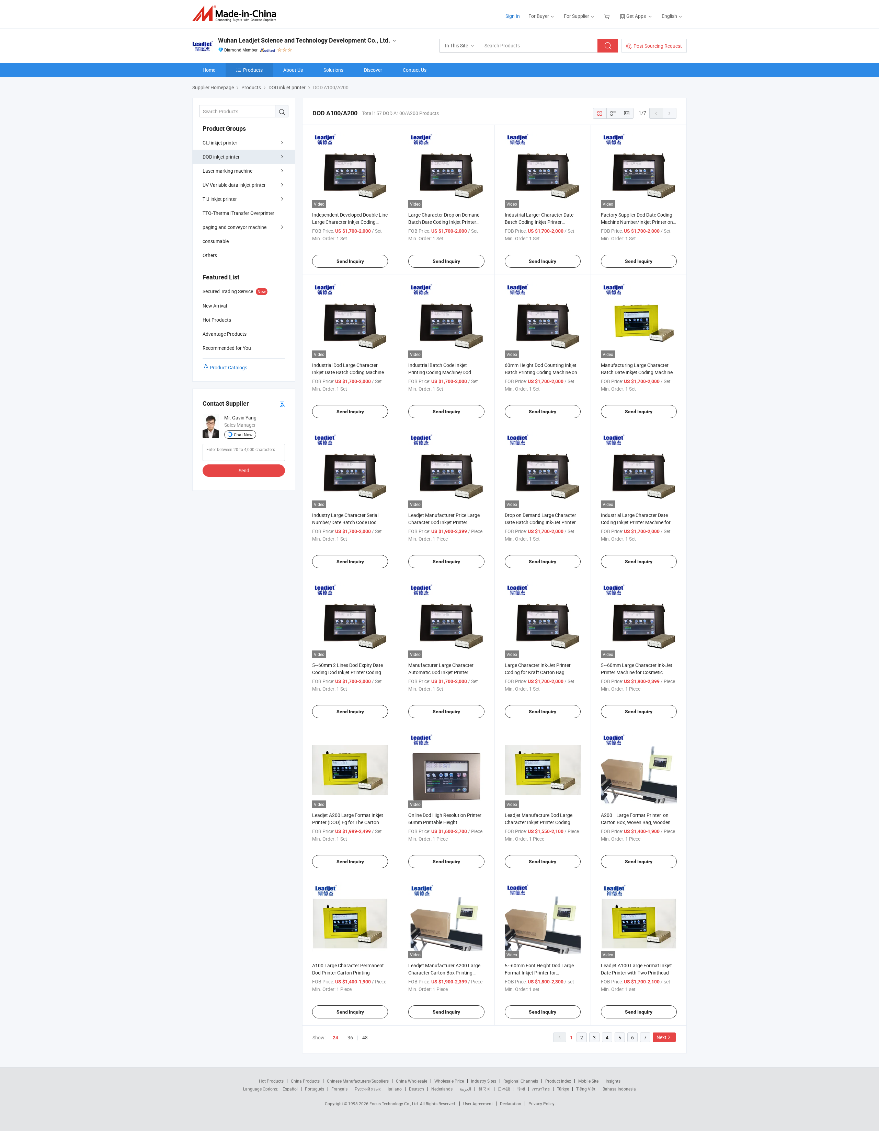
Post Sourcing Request (657, 46)
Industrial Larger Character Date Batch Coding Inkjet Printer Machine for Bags (539, 221)
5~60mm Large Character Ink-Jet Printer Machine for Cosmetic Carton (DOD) (636, 672)
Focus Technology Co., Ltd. (394, 1103)
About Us (293, 70)
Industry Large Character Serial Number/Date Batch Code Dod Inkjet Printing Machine (345, 522)
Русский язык (367, 1089)
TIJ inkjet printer (220, 199)
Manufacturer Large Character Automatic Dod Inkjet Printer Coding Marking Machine (440, 672)
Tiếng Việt (585, 1089)
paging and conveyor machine (234, 227)
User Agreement (478, 1103)
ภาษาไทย (541, 1089)
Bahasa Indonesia (619, 1089)
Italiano (395, 1089)
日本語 (504, 1089)
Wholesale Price (449, 1081)
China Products (305, 1081)
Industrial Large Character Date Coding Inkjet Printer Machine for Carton (636, 522)
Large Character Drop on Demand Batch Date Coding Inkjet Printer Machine (444, 221)
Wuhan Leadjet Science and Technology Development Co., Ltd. (304, 40)
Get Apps (636, 16)
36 (350, 1037)
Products (253, 70)
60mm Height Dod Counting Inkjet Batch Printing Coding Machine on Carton (541, 372)
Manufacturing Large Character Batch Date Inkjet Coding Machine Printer (637, 372)
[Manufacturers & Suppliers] (236, 13)
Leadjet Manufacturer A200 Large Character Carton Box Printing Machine (444, 972)
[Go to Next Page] (669, 113)
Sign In (512, 16)
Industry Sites (483, 1081)
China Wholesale (411, 1081)
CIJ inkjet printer (220, 142)
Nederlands (442, 1089)
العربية (465, 1089)
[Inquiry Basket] (607, 16)
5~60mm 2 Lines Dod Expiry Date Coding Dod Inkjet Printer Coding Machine (347, 672)
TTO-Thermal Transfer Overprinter (238, 213)
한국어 (484, 1089)
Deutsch (416, 1089)
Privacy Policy (541, 1103)
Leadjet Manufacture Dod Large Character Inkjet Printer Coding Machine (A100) (538, 822)
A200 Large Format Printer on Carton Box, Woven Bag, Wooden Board (636, 822)
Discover (373, 70)
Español (290, 1089)
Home (209, 70)
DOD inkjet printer (221, 156)
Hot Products (271, 1081)
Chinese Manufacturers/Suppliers (358, 1081)
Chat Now (243, 434)
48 (365, 1037)
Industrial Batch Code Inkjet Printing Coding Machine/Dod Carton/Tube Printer (439, 372)
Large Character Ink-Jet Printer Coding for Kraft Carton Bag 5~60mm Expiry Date (538, 672)
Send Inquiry (350, 261)
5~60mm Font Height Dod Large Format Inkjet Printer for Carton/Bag (539, 972)
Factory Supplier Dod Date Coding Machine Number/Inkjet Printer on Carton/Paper (637, 221)
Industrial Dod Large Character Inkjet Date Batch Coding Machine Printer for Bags (348, 372)
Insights (613, 1081)
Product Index (558, 1081)
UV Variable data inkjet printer (234, 185)
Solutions (333, 70)
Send (244, 470)
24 (335, 1037)
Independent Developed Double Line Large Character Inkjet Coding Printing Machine (350, 221)
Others (210, 255)
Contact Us (414, 70)
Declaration (510, 1103)
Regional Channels (520, 1081)
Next (661, 1037)
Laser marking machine (227, 171)
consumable (216, 241)
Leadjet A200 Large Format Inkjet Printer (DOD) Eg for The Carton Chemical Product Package (347, 822)
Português (314, 1089)
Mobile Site (588, 1081)
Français (339, 1089)
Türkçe (563, 1089)
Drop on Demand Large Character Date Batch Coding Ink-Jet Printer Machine (540, 522)
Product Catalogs (228, 367)
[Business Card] (282, 403)
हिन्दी (521, 1089)
